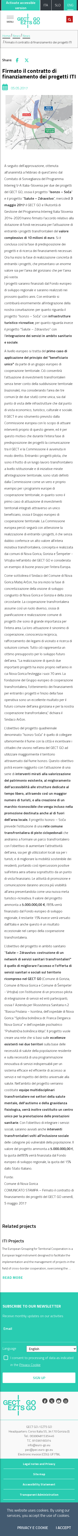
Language (9, 1348)
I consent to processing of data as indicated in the (41, 1358)
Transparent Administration (39, 1494)
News (16, 35)
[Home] (28, 20)
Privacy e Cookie (32, 1528)
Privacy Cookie (30, 1364)
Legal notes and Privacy (39, 1464)
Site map (39, 1474)
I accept (63, 1528)
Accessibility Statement (39, 1484)
